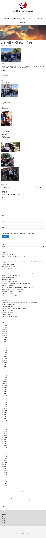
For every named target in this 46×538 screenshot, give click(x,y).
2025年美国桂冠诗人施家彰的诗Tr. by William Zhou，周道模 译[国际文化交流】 (17, 283)
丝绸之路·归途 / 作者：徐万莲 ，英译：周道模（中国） (13, 289)
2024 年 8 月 (4, 372)
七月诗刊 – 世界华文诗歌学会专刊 (8, 306)
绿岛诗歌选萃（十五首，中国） (8, 270)
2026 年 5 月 (4, 331)
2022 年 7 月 (4, 424)
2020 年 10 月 (4, 468)
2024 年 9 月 (4, 370)
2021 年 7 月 (4, 449)
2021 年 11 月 (4, 441)
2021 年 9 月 (4, 445)
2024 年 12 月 (4, 364)
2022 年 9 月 (4, 420)
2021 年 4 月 (4, 456)
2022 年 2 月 (4, 435)
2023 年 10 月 (4, 393)
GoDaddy (25, 533)
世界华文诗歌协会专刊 (23, 22)
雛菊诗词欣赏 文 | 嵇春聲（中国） (8, 293)
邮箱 (3, 221)
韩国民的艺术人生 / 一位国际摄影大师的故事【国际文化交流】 (14, 308)
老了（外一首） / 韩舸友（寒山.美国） (9, 281)
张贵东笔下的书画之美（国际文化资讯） (10, 300)
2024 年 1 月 (4, 387)
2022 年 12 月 (4, 414)
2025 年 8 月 (4, 348)
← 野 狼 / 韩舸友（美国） (6, 187)
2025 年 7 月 (4, 350)
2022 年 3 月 (4, 433)
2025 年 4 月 (4, 356)
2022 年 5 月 (4, 429)
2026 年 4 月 (4, 333)
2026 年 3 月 (4, 335)
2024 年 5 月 (4, 379)
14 (35, 498)
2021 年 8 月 (4, 447)
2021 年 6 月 (4, 452)
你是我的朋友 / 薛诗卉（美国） (8, 314)
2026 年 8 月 (4, 325)
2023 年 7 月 (4, 400)
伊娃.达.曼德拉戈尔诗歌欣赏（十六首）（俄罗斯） (12, 291)
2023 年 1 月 (4, 412)
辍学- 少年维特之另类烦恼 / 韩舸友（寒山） (10, 266)
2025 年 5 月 (4, 354)
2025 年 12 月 (4, 339)
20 (29, 500)
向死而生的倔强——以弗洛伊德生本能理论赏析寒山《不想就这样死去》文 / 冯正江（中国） (20, 258)
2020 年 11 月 (4, 466)
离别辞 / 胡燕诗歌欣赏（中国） (8, 279)
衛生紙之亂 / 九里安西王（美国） (8, 304)
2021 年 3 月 (4, 458)
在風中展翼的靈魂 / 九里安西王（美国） (10, 295)
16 (4, 500)
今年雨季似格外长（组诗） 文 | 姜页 (9, 268)
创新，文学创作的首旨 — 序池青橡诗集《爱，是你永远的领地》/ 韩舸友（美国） (18, 297)
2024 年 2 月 (4, 385)
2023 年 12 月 (4, 389)
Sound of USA (5, 45)
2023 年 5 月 (4, 404)
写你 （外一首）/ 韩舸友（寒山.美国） (9, 316)
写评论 (10, 45)
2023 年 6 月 (4, 402)
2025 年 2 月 (4, 360)
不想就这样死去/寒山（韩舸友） (8, 264)
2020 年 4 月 (4, 481)
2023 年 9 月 (4, 395)
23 (4, 502)
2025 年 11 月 (4, 341)
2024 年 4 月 (4, 381)
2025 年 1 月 (4, 362)
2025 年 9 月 (4, 345)
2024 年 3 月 (4, 383)
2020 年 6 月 (4, 476)
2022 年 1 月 (4, 437)
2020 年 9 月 (4, 470)
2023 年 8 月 (4, 397)
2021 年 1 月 (4, 462)
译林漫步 (28, 18)
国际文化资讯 (39, 18)
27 (29, 502)
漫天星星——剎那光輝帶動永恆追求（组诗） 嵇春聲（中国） (14, 256)
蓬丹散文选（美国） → (40, 187)
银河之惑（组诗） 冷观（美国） (8, 254)
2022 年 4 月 (4, 431)
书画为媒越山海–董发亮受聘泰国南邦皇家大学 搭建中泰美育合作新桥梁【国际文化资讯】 (20, 302)
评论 (3, 197)
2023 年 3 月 (4, 408)
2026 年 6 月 (4, 329)
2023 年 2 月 (4, 410)
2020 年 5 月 (4, 479)
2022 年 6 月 (4, 427)
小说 (15, 18)
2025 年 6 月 (4, 352)
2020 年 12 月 (4, 464)
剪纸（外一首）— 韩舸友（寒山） (8, 285)
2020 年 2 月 (4, 485)
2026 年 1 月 (4, 337)
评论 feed (3, 520)
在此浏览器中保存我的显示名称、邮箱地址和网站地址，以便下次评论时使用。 (19, 233)
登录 (3, 516)
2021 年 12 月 (4, 439)
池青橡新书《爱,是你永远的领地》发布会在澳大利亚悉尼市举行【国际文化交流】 (18, 273)
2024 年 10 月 (4, 368)
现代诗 (18, 18)
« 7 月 (3, 506)
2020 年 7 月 (4, 474)
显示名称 (4, 215)
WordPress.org (4, 522)
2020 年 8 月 (4, 472)
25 (17, 502)
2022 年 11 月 (4, 416)
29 (41, 502)
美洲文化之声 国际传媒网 (23, 11)
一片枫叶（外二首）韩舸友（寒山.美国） (10, 312)
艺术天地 (33, 18)
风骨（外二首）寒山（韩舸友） (8, 310)
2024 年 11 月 (4, 366)
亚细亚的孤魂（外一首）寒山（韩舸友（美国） (11, 275)
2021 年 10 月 (4, 443)
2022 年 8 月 (4, 422)
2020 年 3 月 (4, 483)
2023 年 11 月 (4, 391)
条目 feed (3, 518)
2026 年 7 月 (4, 327)
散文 (12, 18)
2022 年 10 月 (4, 418)
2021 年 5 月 (4, 454)
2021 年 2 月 (4, 460)
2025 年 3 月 (4, 358)
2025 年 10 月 (4, 343)
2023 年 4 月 (4, 406)
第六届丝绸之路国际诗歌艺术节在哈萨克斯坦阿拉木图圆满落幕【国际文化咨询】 (18, 287)
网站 (3, 227)
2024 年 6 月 (4, 377)
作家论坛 (23, 18)
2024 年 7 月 (4, 375)
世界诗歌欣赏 (6, 18)
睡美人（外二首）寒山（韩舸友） (8, 277)
